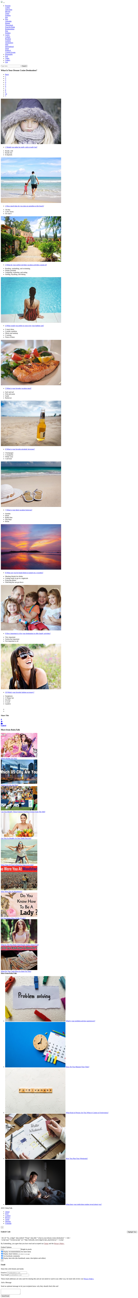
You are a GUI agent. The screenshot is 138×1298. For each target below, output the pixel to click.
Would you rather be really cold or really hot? (21, 147)
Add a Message (6, 1282)
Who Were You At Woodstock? (11, 891)
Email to (4, 1273)
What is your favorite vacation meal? (18, 388)
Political (8, 50)
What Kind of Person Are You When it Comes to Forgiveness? (87, 1113)
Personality (9, 54)
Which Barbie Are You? (9, 758)
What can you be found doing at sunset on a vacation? (24, 573)
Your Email (5, 1275)
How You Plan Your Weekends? (77, 1158)
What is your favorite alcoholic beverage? (20, 449)
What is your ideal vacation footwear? (18, 510)
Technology (9, 43)
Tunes (7, 13)
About (7, 1212)
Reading (8, 39)
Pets (6, 31)
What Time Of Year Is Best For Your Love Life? (17, 865)
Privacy (7, 1217)
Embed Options (6, 1247)
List (6, 62)
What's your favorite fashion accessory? (19, 692)
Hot (6, 17)
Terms (7, 1219)
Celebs (7, 8)
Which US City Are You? (9, 785)
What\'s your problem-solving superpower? (80, 1021)
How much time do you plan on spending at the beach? (24, 206)
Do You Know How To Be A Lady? (13, 918)
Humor (7, 23)
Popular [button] (7, 6)
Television (8, 9)
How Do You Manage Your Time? (77, 1067)
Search (24, 66)
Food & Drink (10, 27)
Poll (6, 56)
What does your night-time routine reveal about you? (84, 1204)
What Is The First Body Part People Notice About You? (20, 945)
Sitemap (8, 1221)
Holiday (8, 33)
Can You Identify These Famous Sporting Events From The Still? (23, 812)
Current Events (10, 52)
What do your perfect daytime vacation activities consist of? (26, 265)
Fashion (8, 15)
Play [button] (6, 19)
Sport (7, 48)
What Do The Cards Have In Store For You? (16, 971)
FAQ (7, 1214)
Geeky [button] (7, 35)
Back (7, 74)
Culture (7, 37)
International (9, 46)
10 (6, 94)
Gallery (7, 60)
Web (6, 45)
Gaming (8, 41)
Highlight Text (132, 1232)
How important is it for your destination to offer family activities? (28, 633)
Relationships (9, 29)
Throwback (9, 25)
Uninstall (8, 1223)
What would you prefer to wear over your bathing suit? (24, 326)
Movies (7, 11)
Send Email (5, 1296)
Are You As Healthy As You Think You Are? (16, 838)
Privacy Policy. (59, 1243)
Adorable (8, 21)
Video (7, 58)
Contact (7, 1216)
